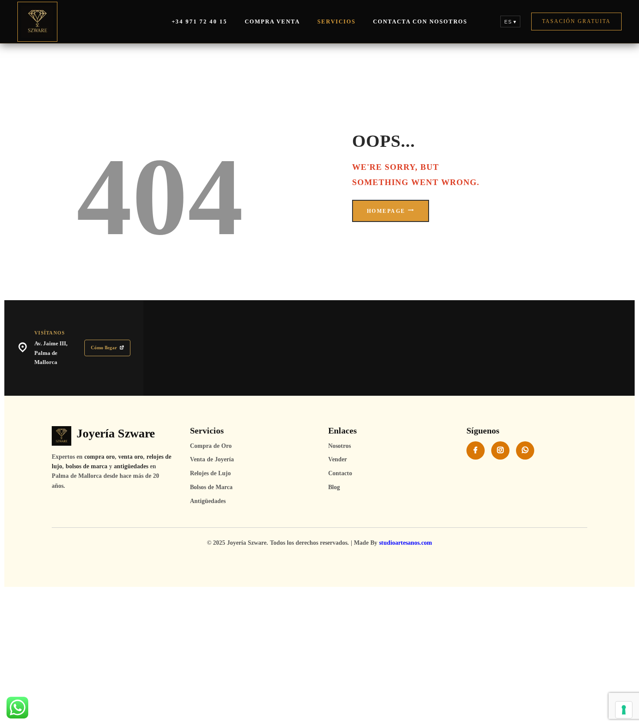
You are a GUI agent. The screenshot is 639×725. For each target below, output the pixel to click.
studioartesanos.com (405, 543)
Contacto (340, 473)
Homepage (386, 211)
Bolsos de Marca (211, 487)
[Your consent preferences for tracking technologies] (624, 710)
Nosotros (339, 446)
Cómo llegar (104, 347)
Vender (337, 459)
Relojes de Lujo (210, 473)
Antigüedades (208, 501)
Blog (334, 487)
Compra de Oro (211, 446)
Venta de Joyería (212, 459)
